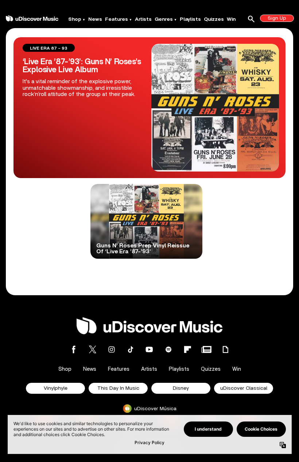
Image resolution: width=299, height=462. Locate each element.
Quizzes (214, 19)
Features (116, 19)
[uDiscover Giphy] (225, 349)
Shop (74, 19)
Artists (143, 19)
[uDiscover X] (93, 349)
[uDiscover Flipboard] (187, 349)
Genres (164, 19)
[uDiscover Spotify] (168, 349)
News (95, 19)
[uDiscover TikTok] (130, 349)
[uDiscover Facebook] (74, 349)
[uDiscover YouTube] (149, 349)
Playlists (190, 19)
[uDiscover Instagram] (111, 349)
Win (231, 19)
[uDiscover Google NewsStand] (206, 349)
